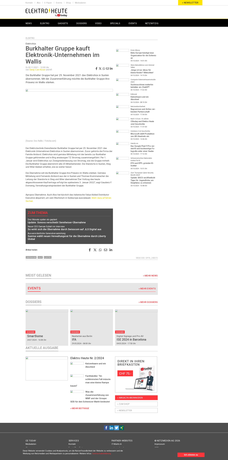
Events (59, 3)
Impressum (160, 444)
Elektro (30, 38)
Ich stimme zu (191, 455)
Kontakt (29, 3)
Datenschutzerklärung (101, 453)
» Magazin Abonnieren (130, 397)
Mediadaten (80, 3)
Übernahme (31, 257)
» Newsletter (190, 2)
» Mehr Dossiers (148, 302)
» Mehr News (150, 275)
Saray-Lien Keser (37, 69)
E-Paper (48, 3)
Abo (39, 3)
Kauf (40, 257)
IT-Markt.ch (116, 444)
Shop (68, 3)
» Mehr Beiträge (79, 408)
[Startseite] (46, 12)
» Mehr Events (147, 288)
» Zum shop (123, 404)
